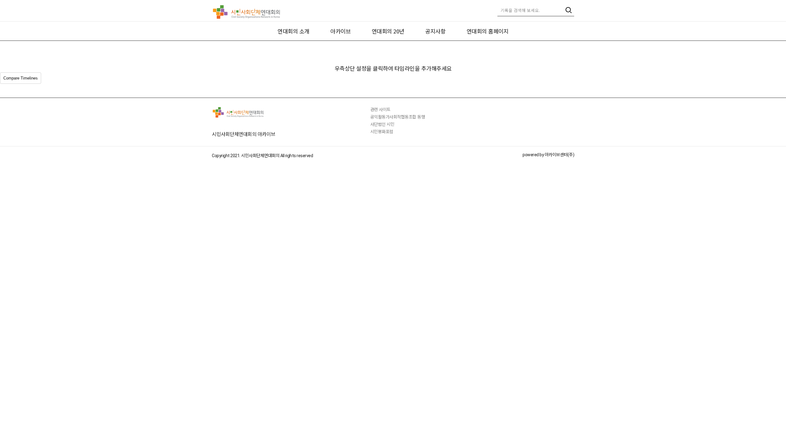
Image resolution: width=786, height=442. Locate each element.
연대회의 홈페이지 (488, 31)
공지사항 (435, 31)
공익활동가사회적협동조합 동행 (397, 117)
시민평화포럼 (381, 131)
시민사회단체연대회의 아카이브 (243, 134)
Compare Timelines (20, 78)
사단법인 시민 (382, 124)
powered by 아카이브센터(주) (548, 154)
